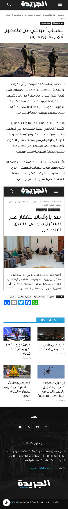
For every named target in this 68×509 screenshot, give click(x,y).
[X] (28, 427)
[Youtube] (20, 427)
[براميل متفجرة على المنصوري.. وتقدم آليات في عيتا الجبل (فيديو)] (51, 372)
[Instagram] (37, 427)
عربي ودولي (45, 23)
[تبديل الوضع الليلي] (6, 502)
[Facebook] (46, 427)
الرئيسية (61, 15)
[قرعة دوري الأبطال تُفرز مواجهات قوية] (17, 334)
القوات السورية (39, 297)
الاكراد (51, 297)
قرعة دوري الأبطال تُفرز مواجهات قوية (17, 349)
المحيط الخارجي (24, 297)
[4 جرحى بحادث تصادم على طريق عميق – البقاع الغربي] (17, 372)
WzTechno (11, 502)
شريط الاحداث (49, 15)
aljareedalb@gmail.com (43, 468)
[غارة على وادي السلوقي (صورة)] (51, 334)
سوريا (12, 297)
